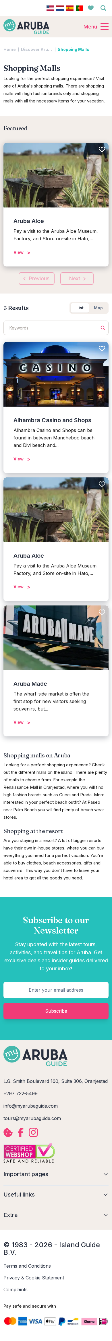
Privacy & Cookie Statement (33, 1278)
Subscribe (56, 1011)
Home (9, 49)
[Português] (79, 8)
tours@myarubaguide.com (32, 1118)
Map (98, 307)
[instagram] (33, 1132)
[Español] (70, 8)
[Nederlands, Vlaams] (60, 8)
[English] (50, 8)
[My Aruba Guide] (26, 26)
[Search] (103, 8)
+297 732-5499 (20, 1093)
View (18, 252)
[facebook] (20, 1132)
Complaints (15, 1289)
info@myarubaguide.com (30, 1106)
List (80, 307)
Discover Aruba (37, 49)
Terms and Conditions (27, 1266)
